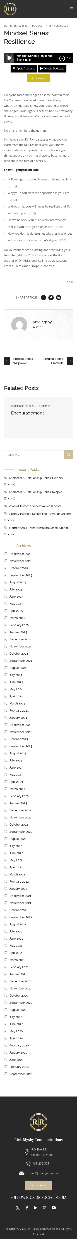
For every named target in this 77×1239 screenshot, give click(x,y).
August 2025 (17, 582)
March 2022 (17, 874)
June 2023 (16, 767)
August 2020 (18, 1010)
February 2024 (19, 710)
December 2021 (20, 896)
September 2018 (20, 1074)
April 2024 (16, 696)
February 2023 (19, 796)
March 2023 (17, 789)
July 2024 (15, 675)
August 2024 (18, 668)
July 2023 (15, 760)
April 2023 (16, 782)
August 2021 (17, 924)
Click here (37, 255)
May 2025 (16, 603)
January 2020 (18, 1052)
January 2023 (18, 803)
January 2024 (18, 717)
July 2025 (15, 589)
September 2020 (20, 1002)
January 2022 (18, 888)
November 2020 (20, 988)
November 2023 (20, 732)
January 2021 (18, 974)
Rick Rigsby (61, 25)
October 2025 (18, 568)
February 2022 (19, 881)
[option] (38, 417)
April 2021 (16, 953)
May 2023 (16, 774)
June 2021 (16, 938)
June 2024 (16, 682)
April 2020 (16, 1038)
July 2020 (15, 1017)
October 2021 (18, 910)
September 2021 (20, 917)
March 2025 (17, 618)
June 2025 (16, 596)
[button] (38, 1185)
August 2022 (17, 839)
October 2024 (18, 653)
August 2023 (17, 753)
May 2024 (16, 689)
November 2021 (20, 903)
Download (40, 78)
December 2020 (20, 981)
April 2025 (16, 611)
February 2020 (19, 1045)
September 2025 (20, 575)
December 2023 (20, 725)
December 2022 (20, 810)
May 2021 (15, 945)
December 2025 (20, 554)
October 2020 (18, 995)
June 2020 (16, 1024)
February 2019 (19, 1067)
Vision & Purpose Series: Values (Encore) (35, 506)
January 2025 (18, 632)
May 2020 (16, 1031)
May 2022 (16, 860)
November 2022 (20, 817)
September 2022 (20, 831)
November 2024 (20, 646)
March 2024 (17, 703)
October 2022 (18, 824)
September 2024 (20, 660)
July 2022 (15, 846)
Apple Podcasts (25, 68)
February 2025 (19, 625)
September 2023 (20, 746)
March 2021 (17, 960)
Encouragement (27, 413)
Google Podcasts (54, 68)
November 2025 (20, 561)
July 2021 (15, 931)
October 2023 (18, 739)
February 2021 (18, 967)
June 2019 (16, 1059)
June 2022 (16, 853)
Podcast (38, 25)
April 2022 (16, 867)
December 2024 (20, 639)
